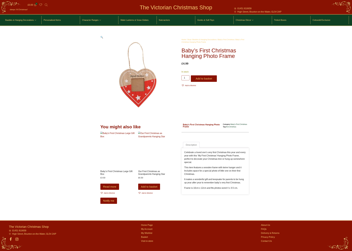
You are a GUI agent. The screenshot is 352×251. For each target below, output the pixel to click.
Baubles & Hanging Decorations (19, 20)
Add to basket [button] (149, 186)
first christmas (231, 127)
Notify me (108, 200)
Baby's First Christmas (226, 40)
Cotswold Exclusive (321, 20)
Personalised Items (52, 20)
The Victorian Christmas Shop (176, 7)
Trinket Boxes (280, 20)
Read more (109, 186)
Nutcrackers (164, 20)
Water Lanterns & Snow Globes (134, 20)
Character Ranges (90, 20)
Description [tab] (191, 145)
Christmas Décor (243, 20)
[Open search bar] (46, 5)
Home (184, 40)
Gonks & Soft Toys (205, 20)
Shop (189, 40)
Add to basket (204, 78)
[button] (101, 37)
